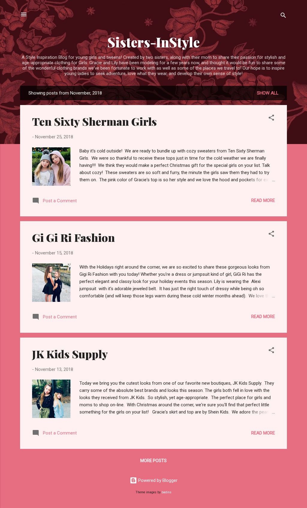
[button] (271, 118)
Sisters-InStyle (153, 42)
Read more (263, 200)
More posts (153, 460)
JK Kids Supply (70, 354)
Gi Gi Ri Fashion (73, 237)
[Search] (283, 16)
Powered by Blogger (157, 480)
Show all (268, 93)
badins (166, 492)
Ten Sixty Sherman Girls (94, 121)
